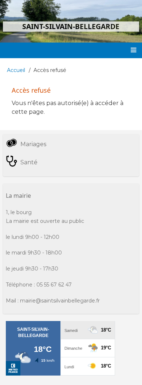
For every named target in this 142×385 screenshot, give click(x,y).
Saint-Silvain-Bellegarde (70, 26)
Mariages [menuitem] (33, 144)
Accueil (16, 70)
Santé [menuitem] (29, 162)
